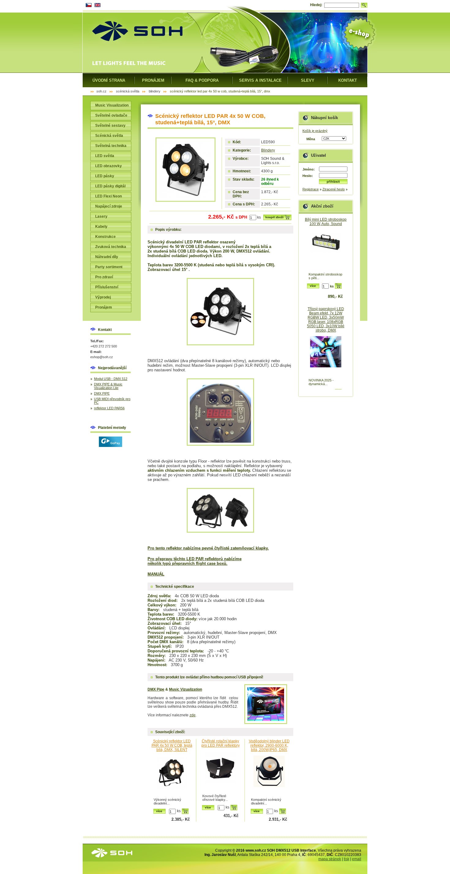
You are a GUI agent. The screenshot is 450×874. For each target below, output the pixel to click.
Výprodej (103, 297)
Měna (310, 139)
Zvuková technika (110, 247)
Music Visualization (112, 105)
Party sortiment (108, 267)
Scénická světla (109, 135)
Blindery (268, 150)
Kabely (101, 226)
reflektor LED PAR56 (109, 408)
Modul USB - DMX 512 (110, 379)
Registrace (310, 189)
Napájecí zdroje (108, 206)
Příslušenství (106, 287)
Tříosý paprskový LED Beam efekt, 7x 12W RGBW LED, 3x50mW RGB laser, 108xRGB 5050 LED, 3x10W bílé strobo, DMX (325, 319)
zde (192, 715)
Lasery (101, 216)
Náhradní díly (106, 257)
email (356, 859)
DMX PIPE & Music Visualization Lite (108, 386)
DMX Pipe (156, 689)
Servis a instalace (260, 80)
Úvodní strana (108, 80)
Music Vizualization (185, 689)
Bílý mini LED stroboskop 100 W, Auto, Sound (326, 221)
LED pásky (104, 176)
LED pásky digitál (110, 186)
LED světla (104, 156)
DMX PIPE (102, 393)
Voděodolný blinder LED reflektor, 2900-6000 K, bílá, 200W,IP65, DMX (269, 745)
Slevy (307, 80)
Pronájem (103, 307)
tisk (346, 859)
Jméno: (308, 169)
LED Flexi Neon (108, 196)
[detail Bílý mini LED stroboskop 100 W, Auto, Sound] (325, 250)
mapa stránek (329, 859)
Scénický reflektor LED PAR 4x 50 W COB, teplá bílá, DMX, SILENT (172, 745)
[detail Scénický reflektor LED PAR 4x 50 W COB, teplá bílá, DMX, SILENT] (172, 776)
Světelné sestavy (110, 125)
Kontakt (347, 80)
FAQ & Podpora (202, 80)
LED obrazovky (108, 166)
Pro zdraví (104, 277)
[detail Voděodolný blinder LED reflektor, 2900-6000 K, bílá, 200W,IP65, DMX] (269, 776)
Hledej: (316, 5)
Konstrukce (105, 236)
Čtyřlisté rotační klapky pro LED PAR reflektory (220, 743)
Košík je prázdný (315, 131)
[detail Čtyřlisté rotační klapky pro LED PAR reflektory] (220, 772)
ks (259, 217)
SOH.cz (101, 91)
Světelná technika (110, 146)
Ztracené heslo (333, 189)
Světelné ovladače (111, 115)
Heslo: (307, 176)
